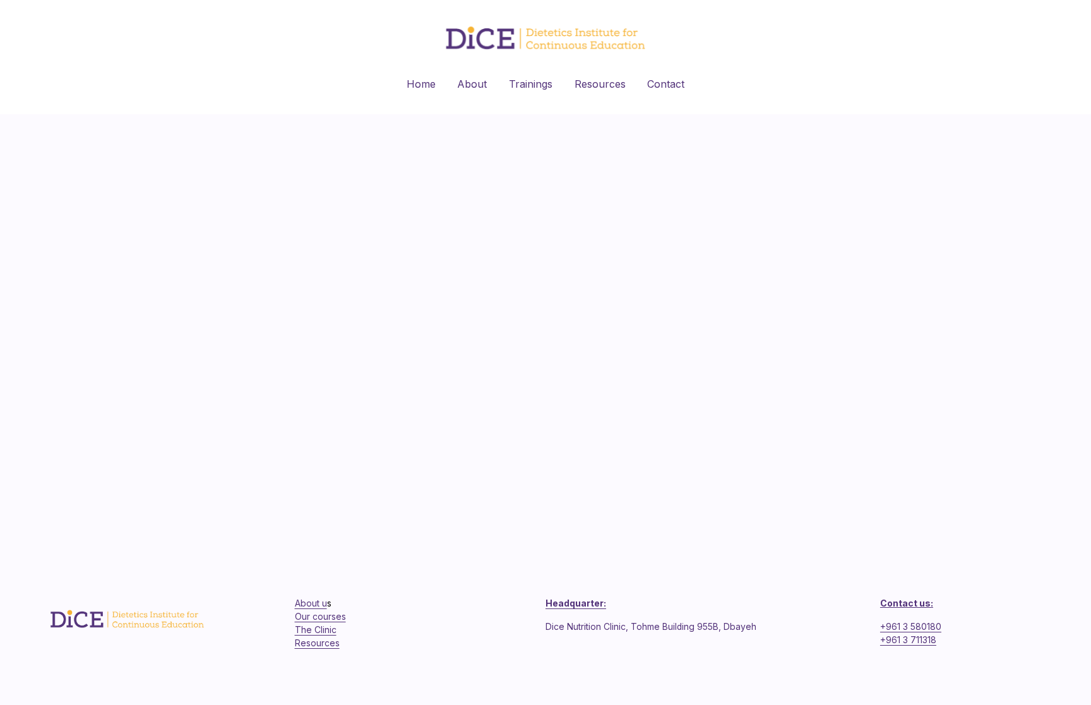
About (472, 84)
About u (311, 603)
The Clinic (316, 630)
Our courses (320, 617)
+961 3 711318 (908, 640)
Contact (665, 84)
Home (421, 84)
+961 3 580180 (910, 627)
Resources (600, 84)
